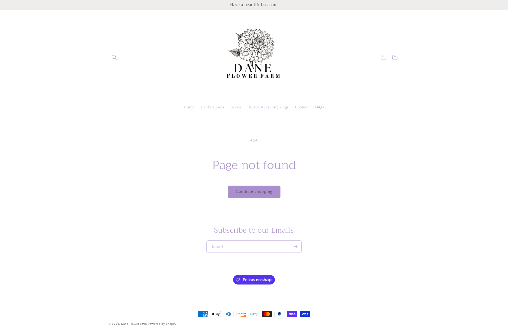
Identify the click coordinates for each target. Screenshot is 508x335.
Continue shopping (254, 191)
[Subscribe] (295, 246)
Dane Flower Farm (134, 323)
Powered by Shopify (162, 323)
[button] (114, 57)
